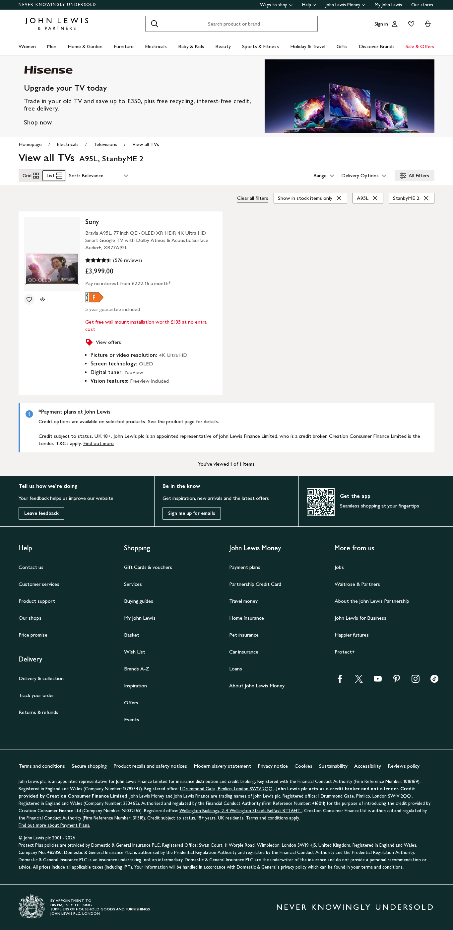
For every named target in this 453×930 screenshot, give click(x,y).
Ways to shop (274, 5)
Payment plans (244, 567)
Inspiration (135, 685)
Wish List (134, 652)
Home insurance (246, 618)
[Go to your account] (394, 24)
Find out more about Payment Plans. (54, 825)
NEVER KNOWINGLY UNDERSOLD (58, 4)
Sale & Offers (420, 46)
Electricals (156, 46)
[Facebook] (340, 681)
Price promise (33, 635)
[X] (359, 681)
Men (51, 46)
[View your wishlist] (410, 24)
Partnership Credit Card (255, 584)
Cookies (303, 766)
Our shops (30, 618)
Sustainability (333, 766)
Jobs (339, 567)
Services (133, 584)
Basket (131, 635)
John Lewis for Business (360, 618)
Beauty (223, 46)
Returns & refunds (38, 712)
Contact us (31, 567)
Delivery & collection (41, 678)
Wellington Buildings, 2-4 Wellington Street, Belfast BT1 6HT (240, 811)
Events (131, 719)
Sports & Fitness (260, 46)
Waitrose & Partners (357, 584)
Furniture (124, 46)
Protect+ (345, 652)
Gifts (342, 46)
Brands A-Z (136, 668)
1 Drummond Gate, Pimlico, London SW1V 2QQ (227, 789)
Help (306, 5)
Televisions (105, 144)
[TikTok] (434, 681)
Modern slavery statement (222, 766)
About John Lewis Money (257, 685)
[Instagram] (416, 681)
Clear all (252, 198)
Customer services (39, 584)
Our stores (422, 5)
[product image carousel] (52, 254)
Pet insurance (244, 635)
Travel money (243, 601)
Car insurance (243, 652)
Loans (235, 668)
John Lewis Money (343, 5)
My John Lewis (388, 5)
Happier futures (352, 635)
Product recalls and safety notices (150, 766)
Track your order (36, 695)
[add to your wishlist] (29, 299)
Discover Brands (377, 46)
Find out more (98, 443)
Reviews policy (404, 766)
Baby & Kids (191, 46)
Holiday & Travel (307, 46)
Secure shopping (89, 766)
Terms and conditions (42, 766)
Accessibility (367, 766)
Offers (131, 702)
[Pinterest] (397, 681)
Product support (37, 601)
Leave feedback (41, 513)
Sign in (381, 24)
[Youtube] (378, 681)
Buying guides (138, 601)
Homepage (30, 144)
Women (27, 46)
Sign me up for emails (191, 513)
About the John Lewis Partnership (372, 601)
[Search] (154, 24)
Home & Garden (85, 46)
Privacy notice (273, 766)
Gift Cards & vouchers (148, 567)
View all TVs (145, 144)
